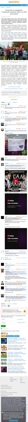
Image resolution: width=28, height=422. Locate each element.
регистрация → (20, 319)
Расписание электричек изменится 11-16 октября (13, 88)
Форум (21, 379)
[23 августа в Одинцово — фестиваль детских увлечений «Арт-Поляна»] (4, 348)
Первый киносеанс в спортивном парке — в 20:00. (17, 342)
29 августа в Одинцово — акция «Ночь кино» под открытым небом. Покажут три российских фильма (17, 340)
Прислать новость (14, 99)
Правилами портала (7, 418)
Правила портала (4, 395)
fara (5, 128)
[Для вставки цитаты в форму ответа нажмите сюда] (25, 105)
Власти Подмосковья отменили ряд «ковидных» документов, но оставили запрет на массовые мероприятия (16, 368)
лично (23, 116)
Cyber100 (6, 116)
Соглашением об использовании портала (15, 417)
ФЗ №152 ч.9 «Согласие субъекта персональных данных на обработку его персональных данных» (13, 414)
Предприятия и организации (6, 388)
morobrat (6, 163)
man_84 (6, 257)
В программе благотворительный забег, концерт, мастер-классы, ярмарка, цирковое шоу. (17, 364)
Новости (2, 7)
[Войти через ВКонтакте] (2, 333)
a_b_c (6, 123)
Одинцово (8, 7)
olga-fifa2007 (7, 269)
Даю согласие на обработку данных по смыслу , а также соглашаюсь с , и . (13, 415)
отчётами (15, 38)
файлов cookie (18, 397)
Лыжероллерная (9, 336)
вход (22, 5)
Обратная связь (4, 391)
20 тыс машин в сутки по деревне (14, 86)
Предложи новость (13, 379)
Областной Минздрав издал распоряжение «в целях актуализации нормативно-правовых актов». (17, 372)
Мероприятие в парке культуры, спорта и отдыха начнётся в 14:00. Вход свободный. (17, 349)
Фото (21, 377)
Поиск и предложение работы (6, 386)
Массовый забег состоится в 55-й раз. (15, 356)
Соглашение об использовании (6, 394)
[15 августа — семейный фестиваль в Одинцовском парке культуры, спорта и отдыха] (4, 362)
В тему (3, 336)
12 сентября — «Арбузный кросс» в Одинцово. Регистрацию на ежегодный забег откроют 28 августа (17, 354)
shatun (6, 216)
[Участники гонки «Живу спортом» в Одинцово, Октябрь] (14, 51)
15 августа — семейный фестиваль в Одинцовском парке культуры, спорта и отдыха (16, 361)
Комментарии (22, 382)
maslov (6, 281)
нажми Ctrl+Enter (17, 92)
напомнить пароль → (22, 322)
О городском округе (4, 385)
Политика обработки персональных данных (9, 392)
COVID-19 (17, 336)
